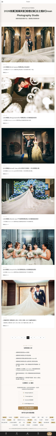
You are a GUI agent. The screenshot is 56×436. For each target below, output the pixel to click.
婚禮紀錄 (53, 422)
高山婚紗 (9, 419)
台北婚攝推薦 (35, 425)
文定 (24, 422)
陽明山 (40, 422)
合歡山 (35, 419)
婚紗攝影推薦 (46, 422)
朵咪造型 (3, 419)
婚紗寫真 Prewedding (24, 417)
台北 (46, 417)
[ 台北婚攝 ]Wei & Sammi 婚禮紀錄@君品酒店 (16, 67)
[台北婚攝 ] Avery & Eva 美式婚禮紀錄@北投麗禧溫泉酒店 (19, 269)
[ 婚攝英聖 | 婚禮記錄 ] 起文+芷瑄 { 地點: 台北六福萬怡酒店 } (19, 320)
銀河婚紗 (42, 425)
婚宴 (14, 419)
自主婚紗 (16, 417)
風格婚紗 (46, 419)
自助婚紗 (10, 417)
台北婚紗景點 (15, 425)
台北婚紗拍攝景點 (13, 422)
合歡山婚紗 (29, 419)
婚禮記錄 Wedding (21, 419)
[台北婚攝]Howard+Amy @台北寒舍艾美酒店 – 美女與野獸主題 (21, 168)
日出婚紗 (41, 419)
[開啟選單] (2, 1)
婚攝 (42, 417)
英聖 (38, 417)
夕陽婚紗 (52, 419)
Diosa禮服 (22, 425)
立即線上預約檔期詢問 (29, 408)
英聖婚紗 (33, 417)
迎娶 (20, 422)
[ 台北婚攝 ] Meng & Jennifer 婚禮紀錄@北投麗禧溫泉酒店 (20, 118)
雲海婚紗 (28, 425)
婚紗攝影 (51, 417)
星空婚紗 (34, 422)
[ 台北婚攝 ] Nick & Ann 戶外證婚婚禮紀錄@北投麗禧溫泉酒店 (20, 219)
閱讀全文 (5, 72)
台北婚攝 (29, 422)
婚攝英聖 (4, 417)
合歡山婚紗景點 (4, 422)
